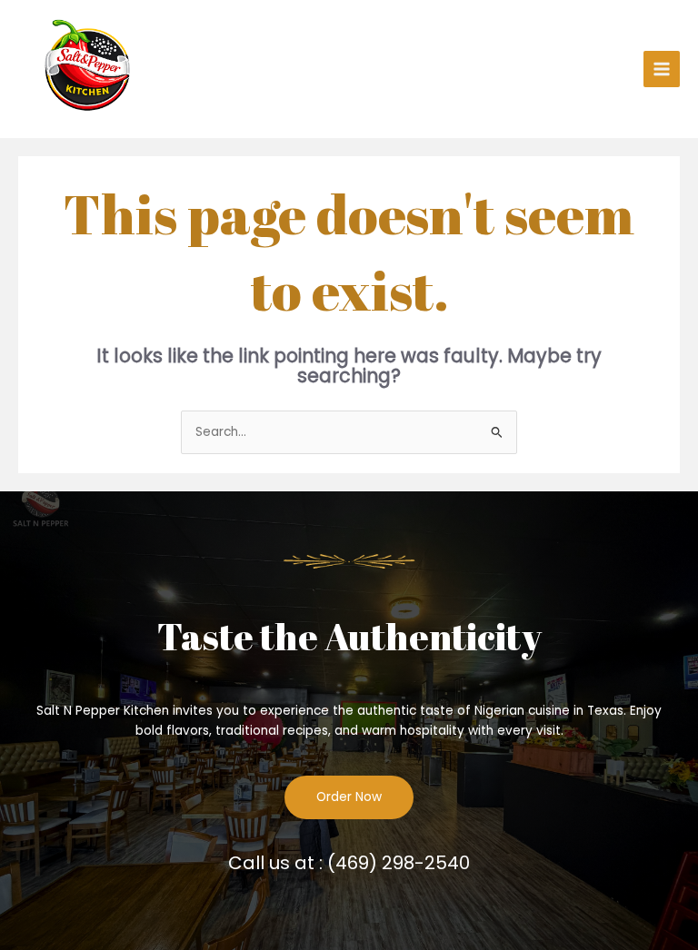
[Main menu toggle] (662, 69)
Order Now (349, 797)
